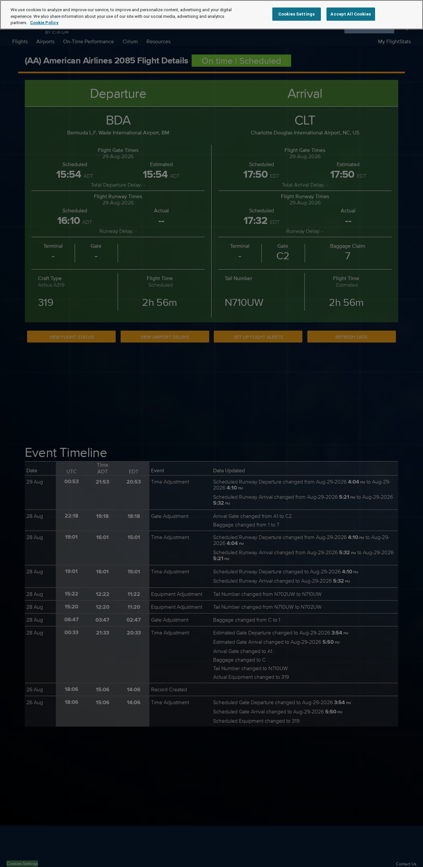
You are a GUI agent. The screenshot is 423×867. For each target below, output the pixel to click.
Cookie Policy (44, 22)
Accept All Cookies (350, 14)
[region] (211, 14)
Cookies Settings (296, 14)
